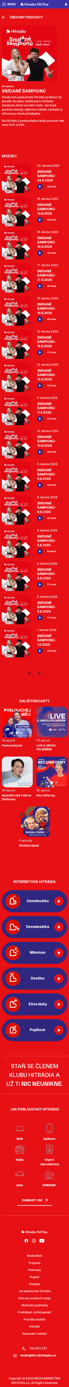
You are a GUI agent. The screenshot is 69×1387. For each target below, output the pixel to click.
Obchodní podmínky (34, 1305)
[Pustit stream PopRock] (58, 1030)
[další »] (39, 672)
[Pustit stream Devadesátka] (58, 927)
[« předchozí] (30, 672)
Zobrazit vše (32, 1200)
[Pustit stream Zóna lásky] (58, 1004)
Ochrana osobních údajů (34, 1298)
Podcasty (34, 1270)
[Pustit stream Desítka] (58, 978)
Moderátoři (34, 1256)
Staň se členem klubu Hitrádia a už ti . (34, 1075)
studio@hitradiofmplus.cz (38, 1355)
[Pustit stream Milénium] (58, 952)
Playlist (34, 1277)
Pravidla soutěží (34, 1319)
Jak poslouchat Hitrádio (35, 1291)
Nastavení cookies (34, 1333)
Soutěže (34, 1284)
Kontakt (34, 1326)
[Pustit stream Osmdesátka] (58, 901)
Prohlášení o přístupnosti (34, 1312)
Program (34, 1263)
